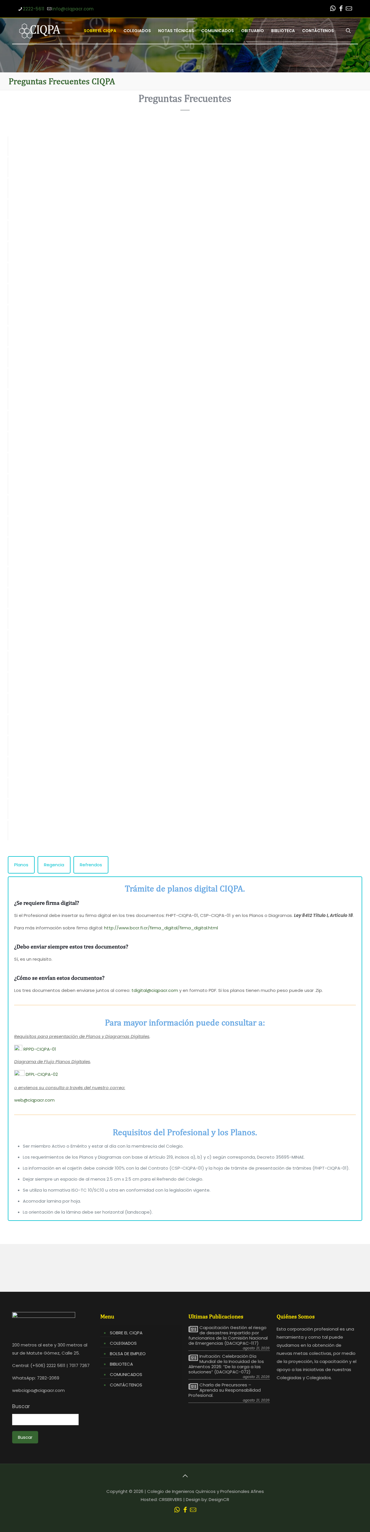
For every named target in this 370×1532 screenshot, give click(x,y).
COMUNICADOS (126, 1374)
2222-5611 (33, 9)
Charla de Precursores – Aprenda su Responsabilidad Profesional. (224, 1390)
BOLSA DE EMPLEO (128, 1354)
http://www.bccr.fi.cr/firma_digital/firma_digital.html (161, 928)
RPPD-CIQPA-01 (39, 1049)
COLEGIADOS (123, 1343)
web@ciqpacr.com (34, 1100)
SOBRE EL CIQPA (126, 1333)
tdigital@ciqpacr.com (155, 990)
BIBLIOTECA (121, 1364)
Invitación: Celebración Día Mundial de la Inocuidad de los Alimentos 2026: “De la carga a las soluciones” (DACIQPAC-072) (226, 1364)
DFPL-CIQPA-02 (41, 1074)
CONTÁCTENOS (126, 1385)
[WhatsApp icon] (333, 9)
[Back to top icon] (185, 1476)
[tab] (21, 865)
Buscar (21, 1406)
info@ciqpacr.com (73, 9)
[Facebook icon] (341, 9)
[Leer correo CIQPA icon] (349, 9)
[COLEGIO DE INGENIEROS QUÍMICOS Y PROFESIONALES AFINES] (40, 31)
